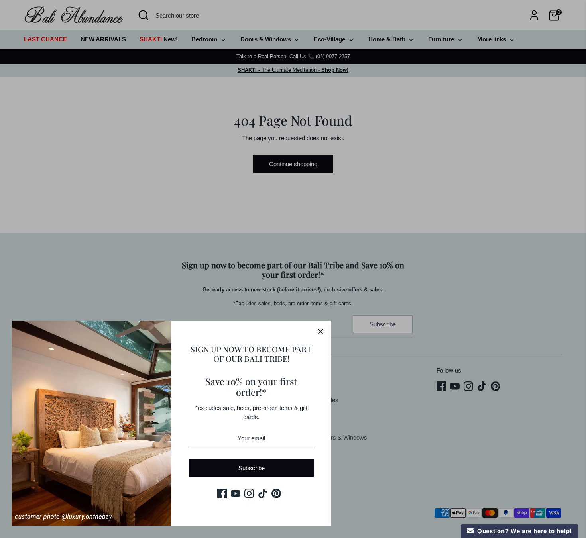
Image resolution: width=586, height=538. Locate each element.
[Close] (320, 331)
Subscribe (251, 468)
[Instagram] (249, 493)
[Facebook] (222, 493)
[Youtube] (235, 493)
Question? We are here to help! (523, 531)
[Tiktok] (262, 493)
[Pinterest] (276, 493)
